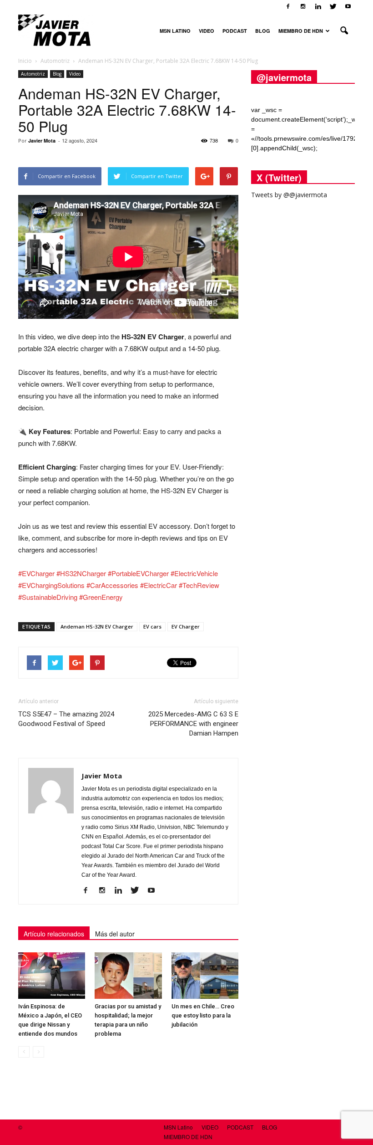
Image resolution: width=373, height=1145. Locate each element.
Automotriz (33, 74)
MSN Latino (175, 30)
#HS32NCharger (81, 573)
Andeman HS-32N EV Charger (96, 626)
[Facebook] (288, 6)
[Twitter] (333, 6)
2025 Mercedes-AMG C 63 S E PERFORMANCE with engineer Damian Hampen (193, 723)
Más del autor (115, 933)
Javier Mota (41, 140)
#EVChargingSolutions (51, 585)
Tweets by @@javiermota (289, 194)
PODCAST (234, 30)
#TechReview (199, 585)
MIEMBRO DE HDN (300, 30)
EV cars (152, 626)
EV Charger (185, 626)
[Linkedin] (318, 6)
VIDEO (206, 30)
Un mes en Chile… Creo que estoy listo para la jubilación (202, 1015)
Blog (57, 74)
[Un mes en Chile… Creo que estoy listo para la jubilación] (204, 975)
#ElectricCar (158, 585)
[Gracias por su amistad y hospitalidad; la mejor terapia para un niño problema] (128, 975)
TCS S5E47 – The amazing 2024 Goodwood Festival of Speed (66, 719)
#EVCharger (36, 573)
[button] (344, 31)
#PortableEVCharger (138, 573)
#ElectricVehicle (194, 573)
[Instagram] (303, 6)
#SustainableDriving (47, 597)
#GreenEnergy (101, 597)
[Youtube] (348, 6)
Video (75, 74)
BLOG (262, 30)
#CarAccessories (112, 585)
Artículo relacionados (54, 933)
